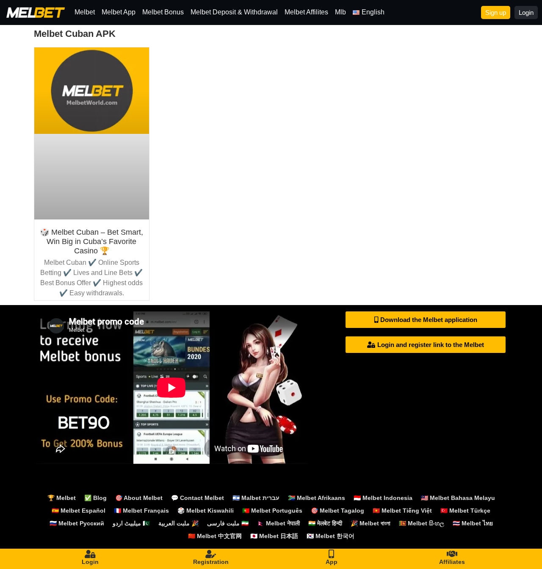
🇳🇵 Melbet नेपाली (278, 523)
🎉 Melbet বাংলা (370, 523)
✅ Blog (95, 497)
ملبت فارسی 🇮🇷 (228, 523)
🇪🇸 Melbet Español (78, 510)
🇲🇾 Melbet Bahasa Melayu (458, 497)
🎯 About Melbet (139, 497)
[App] (331, 554)
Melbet (85, 12)
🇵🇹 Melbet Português (272, 510)
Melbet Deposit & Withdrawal (234, 12)
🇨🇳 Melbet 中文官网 (215, 536)
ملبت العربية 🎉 (178, 523)
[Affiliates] (452, 554)
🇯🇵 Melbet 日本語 (274, 536)
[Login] (90, 554)
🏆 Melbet (61, 497)
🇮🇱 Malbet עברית (255, 497)
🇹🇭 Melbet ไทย (473, 523)
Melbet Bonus (163, 12)
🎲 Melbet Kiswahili (205, 510)
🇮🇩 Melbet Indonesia (383, 497)
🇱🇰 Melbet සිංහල (421, 523)
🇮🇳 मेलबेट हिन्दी (325, 523)
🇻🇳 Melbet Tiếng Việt (402, 510)
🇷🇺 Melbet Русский (77, 523)
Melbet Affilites (306, 12)
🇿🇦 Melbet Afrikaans (316, 497)
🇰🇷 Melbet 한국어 (330, 536)
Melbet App (119, 12)
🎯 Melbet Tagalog (337, 510)
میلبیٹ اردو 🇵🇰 (131, 523)
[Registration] (211, 554)
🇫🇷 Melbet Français (141, 510)
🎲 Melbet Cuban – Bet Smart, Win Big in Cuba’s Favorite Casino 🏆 (91, 241)
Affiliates (452, 561)
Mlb (340, 12)
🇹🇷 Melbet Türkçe (465, 510)
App (331, 561)
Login (90, 561)
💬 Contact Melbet (197, 497)
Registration (211, 561)
